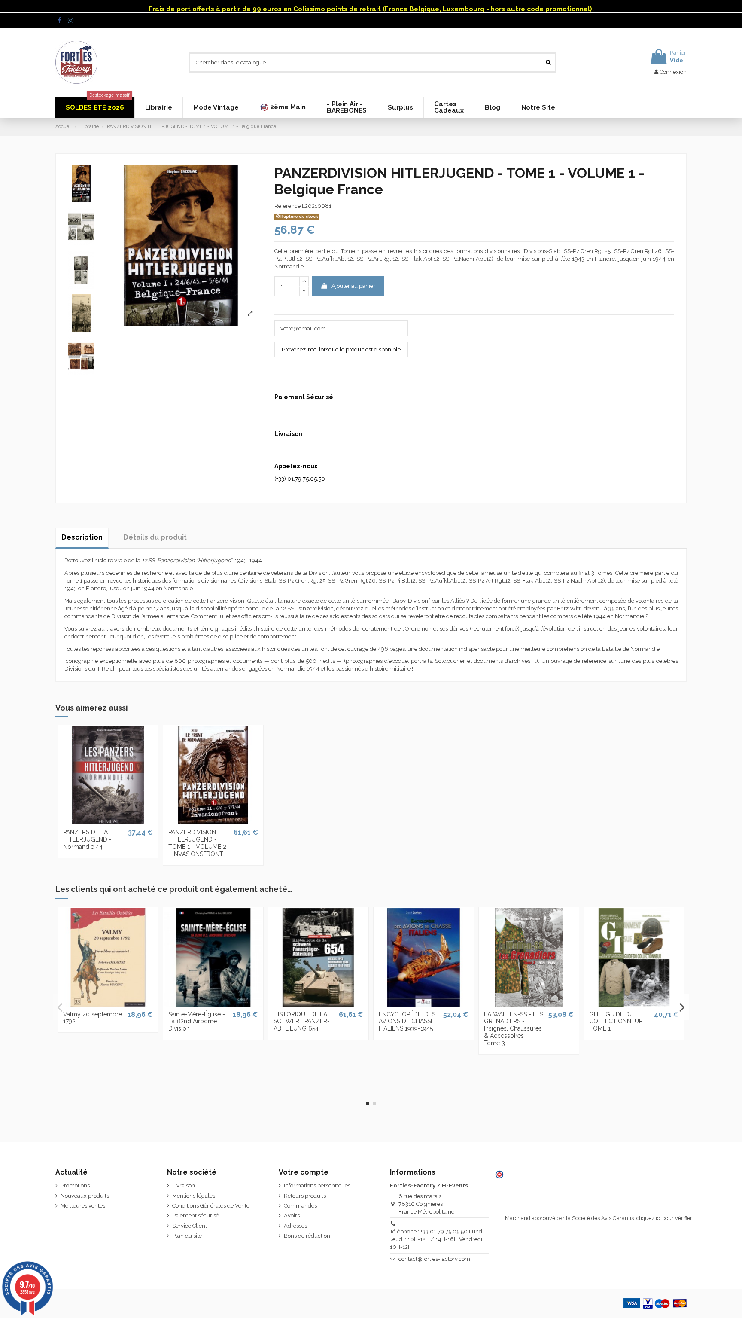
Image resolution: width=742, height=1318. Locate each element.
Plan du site (187, 1236)
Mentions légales (193, 1196)
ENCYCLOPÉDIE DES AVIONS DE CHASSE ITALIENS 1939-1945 (407, 1021)
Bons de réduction (307, 1236)
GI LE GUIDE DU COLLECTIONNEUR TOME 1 (616, 1021)
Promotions (75, 1185)
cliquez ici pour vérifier (664, 1218)
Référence (287, 206)
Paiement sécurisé (195, 1215)
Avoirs (292, 1215)
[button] (282, 107)
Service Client (189, 1226)
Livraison (183, 1185)
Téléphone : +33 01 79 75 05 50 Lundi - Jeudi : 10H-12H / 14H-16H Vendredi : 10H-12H (438, 1239)
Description (82, 537)
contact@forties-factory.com (434, 1259)
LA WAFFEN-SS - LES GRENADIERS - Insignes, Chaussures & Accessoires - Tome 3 (513, 1028)
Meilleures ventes (83, 1205)
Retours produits (305, 1196)
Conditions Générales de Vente (210, 1205)
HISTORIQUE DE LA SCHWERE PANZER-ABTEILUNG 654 (302, 1021)
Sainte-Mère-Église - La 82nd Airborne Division (196, 1021)
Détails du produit (155, 537)
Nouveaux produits (85, 1196)
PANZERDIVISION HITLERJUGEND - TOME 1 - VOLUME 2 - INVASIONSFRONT (197, 843)
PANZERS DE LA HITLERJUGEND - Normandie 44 (87, 839)
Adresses (295, 1226)
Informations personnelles (317, 1185)
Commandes (300, 1205)
